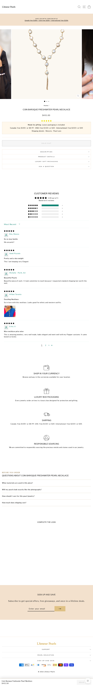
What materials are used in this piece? (17, 483)
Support (46, 649)
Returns (49, 131)
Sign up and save (45, 660)
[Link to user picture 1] (10, 311)
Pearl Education (46, 655)
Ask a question (46, 166)
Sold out (84, 682)
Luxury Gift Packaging (46, 161)
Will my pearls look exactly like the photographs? (22, 490)
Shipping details (38, 131)
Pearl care (57, 131)
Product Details (46, 156)
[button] (46, 121)
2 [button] (45, 345)
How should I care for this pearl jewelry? (18, 496)
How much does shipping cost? (14, 503)
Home (46, 105)
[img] (9, 231)
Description (46, 151)
